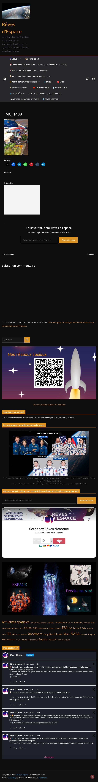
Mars (66, 634)
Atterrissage (6, 628)
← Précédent (8, 254)
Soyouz (43, 639)
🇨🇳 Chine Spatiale (41, 87)
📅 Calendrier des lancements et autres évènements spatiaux (38, 64)
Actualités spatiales (15, 622)
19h (38, 712)
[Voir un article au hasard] (93, 79)
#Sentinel (27, 715)
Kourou (24, 634)
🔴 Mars (60, 82)
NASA (75, 633)
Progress (91, 634)
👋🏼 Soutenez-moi (32, 59)
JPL (19, 634)
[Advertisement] (22, 200)
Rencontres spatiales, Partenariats (44, 93)
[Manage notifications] (92, 777)
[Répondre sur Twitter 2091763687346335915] (11, 705)
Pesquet (84, 634)
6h (38, 689)
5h (38, 664)
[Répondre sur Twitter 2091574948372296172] (11, 728)
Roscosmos (8, 639)
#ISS (67, 692)
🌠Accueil (14, 59)
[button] (19, 59)
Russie (24, 640)
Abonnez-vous (68, 240)
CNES (35, 628)
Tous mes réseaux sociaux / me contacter (49, 405)
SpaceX (52, 639)
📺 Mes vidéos (16, 93)
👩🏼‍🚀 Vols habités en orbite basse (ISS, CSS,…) (29, 76)
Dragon (58, 628)
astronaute (86, 623)
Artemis (70, 623)
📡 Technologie (60, 87)
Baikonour (15, 628)
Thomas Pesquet (63, 640)
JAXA (14, 634)
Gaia (84, 628)
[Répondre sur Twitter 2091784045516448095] (11, 681)
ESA (64, 627)
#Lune (63, 738)
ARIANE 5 (51, 623)
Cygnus (51, 628)
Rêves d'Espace (16, 664)
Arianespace (61, 622)
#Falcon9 (43, 738)
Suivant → (91, 254)
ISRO (3, 634)
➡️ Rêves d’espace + (51, 99)
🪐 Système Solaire (18, 87)
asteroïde (78, 622)
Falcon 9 (77, 628)
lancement (35, 634)
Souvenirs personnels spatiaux (24, 99)
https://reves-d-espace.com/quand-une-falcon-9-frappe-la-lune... (65, 743)
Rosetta (18, 640)
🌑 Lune (47, 82)
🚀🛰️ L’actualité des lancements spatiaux (29, 70)
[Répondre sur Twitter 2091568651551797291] (11, 748)
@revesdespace (29, 664)
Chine (27, 628)
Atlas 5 (93, 623)
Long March (49, 634)
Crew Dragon (43, 628)
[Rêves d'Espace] (5, 79)
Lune (59, 634)
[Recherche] (27, 339)
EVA (70, 628)
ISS (8, 633)
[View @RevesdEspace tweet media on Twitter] (19, 676)
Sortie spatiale (33, 640)
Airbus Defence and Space (38, 623)
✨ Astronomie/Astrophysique (23, 82)
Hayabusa (90, 628)
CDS (21, 628)
